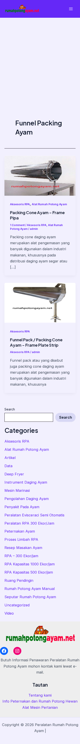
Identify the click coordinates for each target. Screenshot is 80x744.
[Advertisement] (40, 60)
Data (8, 466)
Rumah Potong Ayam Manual (29, 588)
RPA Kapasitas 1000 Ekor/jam (29, 564)
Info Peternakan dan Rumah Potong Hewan (40, 701)
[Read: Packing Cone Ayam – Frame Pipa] (40, 175)
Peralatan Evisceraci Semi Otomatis (34, 515)
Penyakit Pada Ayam (21, 507)
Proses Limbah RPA (21, 539)
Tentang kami (40, 695)
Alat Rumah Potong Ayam (26, 449)
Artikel (10, 457)
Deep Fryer (14, 474)
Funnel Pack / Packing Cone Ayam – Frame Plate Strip (36, 342)
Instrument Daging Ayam (25, 482)
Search (9, 409)
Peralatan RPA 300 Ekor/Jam (29, 523)
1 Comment (17, 225)
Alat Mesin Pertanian (40, 707)
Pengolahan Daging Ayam (26, 498)
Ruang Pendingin (18, 580)
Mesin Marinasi (17, 490)
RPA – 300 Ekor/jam (21, 556)
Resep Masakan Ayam (23, 547)
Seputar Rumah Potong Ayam (30, 597)
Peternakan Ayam (19, 531)
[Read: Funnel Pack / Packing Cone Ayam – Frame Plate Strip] (40, 302)
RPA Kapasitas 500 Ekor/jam (28, 572)
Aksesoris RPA (16, 441)
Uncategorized (17, 605)
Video (9, 613)
